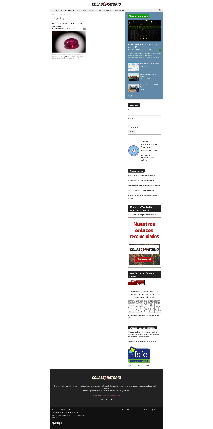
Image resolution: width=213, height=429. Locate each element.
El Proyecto (102, 10)
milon (129, 195)
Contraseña (131, 118)
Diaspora (112, 391)
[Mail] (101, 399)
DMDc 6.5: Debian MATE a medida (144, 190)
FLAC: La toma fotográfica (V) (146, 175)
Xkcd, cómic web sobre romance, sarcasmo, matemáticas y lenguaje (144, 294)
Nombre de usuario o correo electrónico (140, 110)
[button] (159, 10)
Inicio (57, 10)
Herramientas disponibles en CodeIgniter (148, 185)
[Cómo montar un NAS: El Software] (133, 66)
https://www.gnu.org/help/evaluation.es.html (142, 341)
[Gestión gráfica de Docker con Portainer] (133, 77)
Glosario (119, 10)
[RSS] (106, 399)
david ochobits (134, 50)
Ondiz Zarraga (58, 29)
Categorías (71, 10)
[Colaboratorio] (106, 4)
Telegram (106, 391)
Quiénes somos (156, 410)
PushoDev (131, 185)
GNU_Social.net (124, 391)
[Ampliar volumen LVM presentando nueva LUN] (144, 30)
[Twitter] (111, 399)
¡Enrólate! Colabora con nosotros (131, 410)
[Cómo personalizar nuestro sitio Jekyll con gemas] (69, 42)
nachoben (131, 180)
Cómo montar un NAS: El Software (149, 63)
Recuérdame (134, 127)
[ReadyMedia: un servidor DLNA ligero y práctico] (133, 88)
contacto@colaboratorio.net (111, 395)
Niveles (87, 10)
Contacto (146, 410)
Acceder (131, 131)
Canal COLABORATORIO (149, 151)
